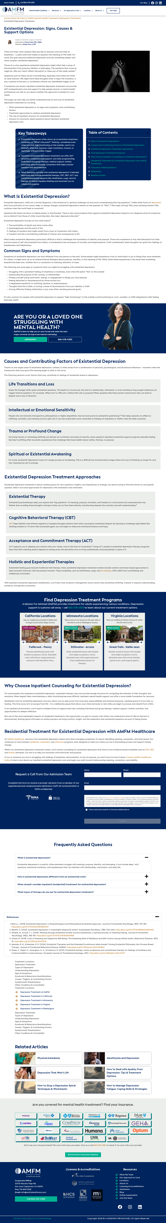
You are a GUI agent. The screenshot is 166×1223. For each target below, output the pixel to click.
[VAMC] (117, 1138)
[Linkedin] (160, 2)
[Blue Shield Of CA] (140, 1115)
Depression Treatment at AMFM (35, 992)
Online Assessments (128, 1195)
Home (7, 18)
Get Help (113, 10)
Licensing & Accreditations (132, 1186)
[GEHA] (140, 1123)
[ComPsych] (71, 1123)
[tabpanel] (83, 1000)
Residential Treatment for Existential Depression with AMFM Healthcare (118, 162)
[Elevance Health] (94, 1123)
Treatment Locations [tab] (24, 962)
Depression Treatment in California (36, 996)
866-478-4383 (76, 608)
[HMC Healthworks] (71, 1130)
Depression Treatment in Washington (37, 1009)
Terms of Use (35, 1219)
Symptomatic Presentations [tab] (27, 982)
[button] (148, 133)
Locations (87, 10)
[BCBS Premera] (94, 1115)
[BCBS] (71, 1115)
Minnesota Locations (82, 616)
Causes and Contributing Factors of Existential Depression (117, 145)
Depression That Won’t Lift (53, 1073)
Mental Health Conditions (38, 10)
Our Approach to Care (71, 10)
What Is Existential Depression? (105, 141)
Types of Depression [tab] (24, 968)
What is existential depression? (33, 858)
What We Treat (126, 1175)
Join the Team (126, 1198)
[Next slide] (57, 643)
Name (87, 770)
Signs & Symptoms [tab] (23, 973)
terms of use (110, 797)
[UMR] (94, 1138)
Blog (122, 1192)
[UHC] (71, 1138)
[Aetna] (26, 1115)
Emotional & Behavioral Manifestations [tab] (33, 976)
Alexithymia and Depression (123, 1058)
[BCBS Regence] (117, 1115)
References (96, 172)
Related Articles (98, 175)
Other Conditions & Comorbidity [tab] (29, 985)
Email (86, 783)
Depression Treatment (70, 18)
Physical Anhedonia (48, 1058)
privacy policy (120, 797)
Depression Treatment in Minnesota (36, 1000)
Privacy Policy (20, 1219)
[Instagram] (156, 2)
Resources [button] (55, 10)
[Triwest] (49, 1138)
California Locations (40, 616)
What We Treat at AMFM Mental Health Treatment (34, 18)
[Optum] (140, 1130)
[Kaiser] (117, 1130)
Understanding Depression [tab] (27, 971)
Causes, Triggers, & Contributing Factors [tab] (33, 979)
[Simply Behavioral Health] (49, 1130)
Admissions (125, 1189)
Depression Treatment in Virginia (35, 1005)
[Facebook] (152, 2)
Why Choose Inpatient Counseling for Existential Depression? (119, 157)
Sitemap (47, 1219)
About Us (98, 10)
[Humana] (94, 1130)
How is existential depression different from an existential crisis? (51, 877)
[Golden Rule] (26, 1130)
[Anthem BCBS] (49, 1115)
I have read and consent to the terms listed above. (109, 810)
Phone (126, 770)
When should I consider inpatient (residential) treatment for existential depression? (61, 884)
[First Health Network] (117, 1123)
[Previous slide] (24, 643)
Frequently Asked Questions (103, 168)
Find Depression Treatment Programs (108, 153)
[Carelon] (26, 1123)
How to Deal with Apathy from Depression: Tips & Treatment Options (125, 1072)
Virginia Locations (124, 616)
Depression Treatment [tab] (25, 965)
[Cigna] (49, 1123)
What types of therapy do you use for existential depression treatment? (55, 892)
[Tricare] (26, 1138)
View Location (30, 628)
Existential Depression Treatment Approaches (112, 149)
